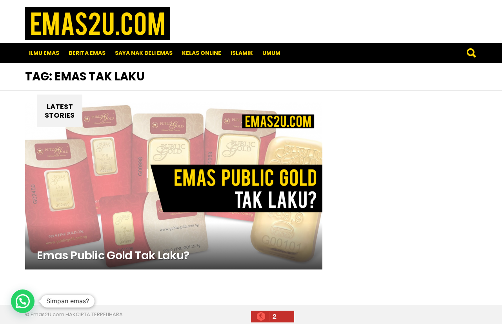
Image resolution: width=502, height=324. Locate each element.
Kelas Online (201, 53)
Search (471, 53)
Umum (271, 53)
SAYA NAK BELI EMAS (144, 53)
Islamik (242, 53)
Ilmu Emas (44, 53)
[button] (23, 301)
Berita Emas (87, 53)
